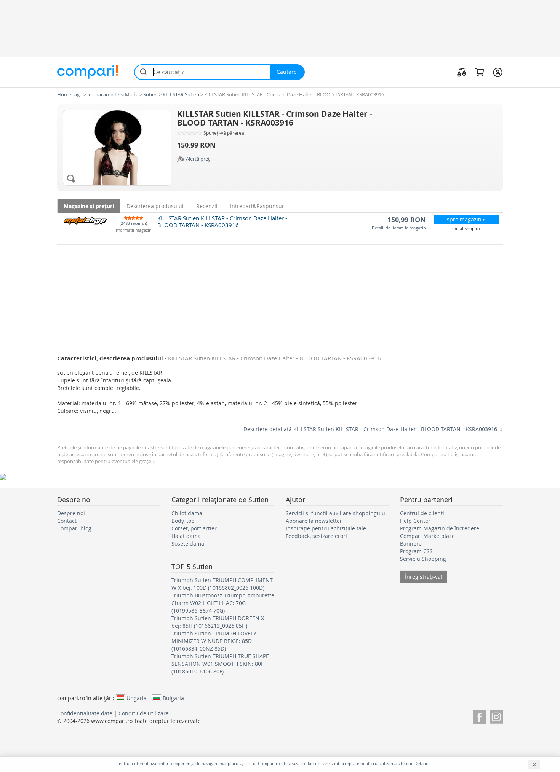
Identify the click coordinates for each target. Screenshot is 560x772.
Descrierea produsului (155, 206)
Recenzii (207, 206)
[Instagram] (496, 716)
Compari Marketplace (427, 536)
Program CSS (416, 551)
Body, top (183, 520)
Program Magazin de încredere (439, 528)
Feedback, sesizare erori (316, 536)
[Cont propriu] (497, 72)
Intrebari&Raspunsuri (258, 206)
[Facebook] (479, 716)
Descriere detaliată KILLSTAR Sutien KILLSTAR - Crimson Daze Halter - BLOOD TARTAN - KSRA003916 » (373, 429)
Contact (67, 520)
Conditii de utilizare (143, 713)
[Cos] (479, 72)
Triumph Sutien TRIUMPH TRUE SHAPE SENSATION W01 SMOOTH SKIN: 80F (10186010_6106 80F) (220, 664)
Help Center (415, 520)
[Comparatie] (461, 72)
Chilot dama (186, 513)
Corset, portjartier (194, 528)
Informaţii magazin (133, 230)
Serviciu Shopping (423, 558)
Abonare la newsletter (314, 520)
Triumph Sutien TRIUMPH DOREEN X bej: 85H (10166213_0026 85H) (217, 621)
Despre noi (71, 513)
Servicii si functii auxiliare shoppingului (336, 513)
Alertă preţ (198, 158)
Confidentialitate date (84, 713)
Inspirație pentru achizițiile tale (326, 528)
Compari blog (74, 528)
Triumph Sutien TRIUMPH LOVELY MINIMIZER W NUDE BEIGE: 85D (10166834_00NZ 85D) (213, 641)
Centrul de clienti (422, 513)
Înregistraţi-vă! (423, 576)
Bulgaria (173, 697)
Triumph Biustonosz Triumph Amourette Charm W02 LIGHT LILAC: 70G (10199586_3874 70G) (222, 603)
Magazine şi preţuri (89, 206)
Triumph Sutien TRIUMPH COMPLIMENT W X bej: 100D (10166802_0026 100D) (222, 583)
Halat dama (186, 536)
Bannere (411, 543)
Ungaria (136, 697)
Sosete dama (187, 543)
